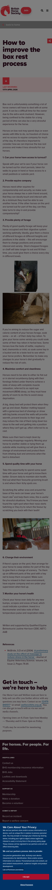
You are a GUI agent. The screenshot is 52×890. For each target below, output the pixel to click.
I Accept (26, 876)
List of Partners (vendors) (13, 869)
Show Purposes (26, 884)
